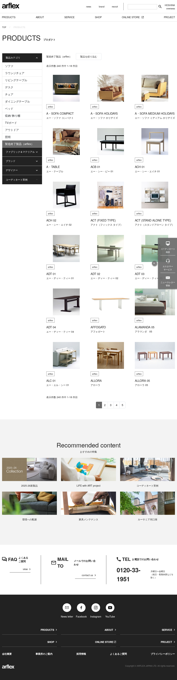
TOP (4, 27)
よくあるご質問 (118, 653)
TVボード (11, 123)
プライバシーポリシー (163, 653)
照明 (8, 137)
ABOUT (109, 630)
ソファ (9, 66)
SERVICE (167, 630)
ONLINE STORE (104, 642)
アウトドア (12, 130)
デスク (9, 87)
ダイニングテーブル (17, 101)
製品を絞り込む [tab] (88, 56)
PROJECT (166, 642)
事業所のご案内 (44, 653)
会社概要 (7, 653)
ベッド (9, 108)
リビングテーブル (16, 80)
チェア (9, 94)
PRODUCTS (47, 630)
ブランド (10, 161)
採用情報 (81, 653)
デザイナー (12, 170)
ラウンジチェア (14, 73)
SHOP (50, 642)
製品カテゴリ (13, 57)
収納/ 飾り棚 (12, 116)
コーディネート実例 (16, 179)
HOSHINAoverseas (170, 6)
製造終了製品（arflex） (19, 144)
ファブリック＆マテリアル (20, 151)
